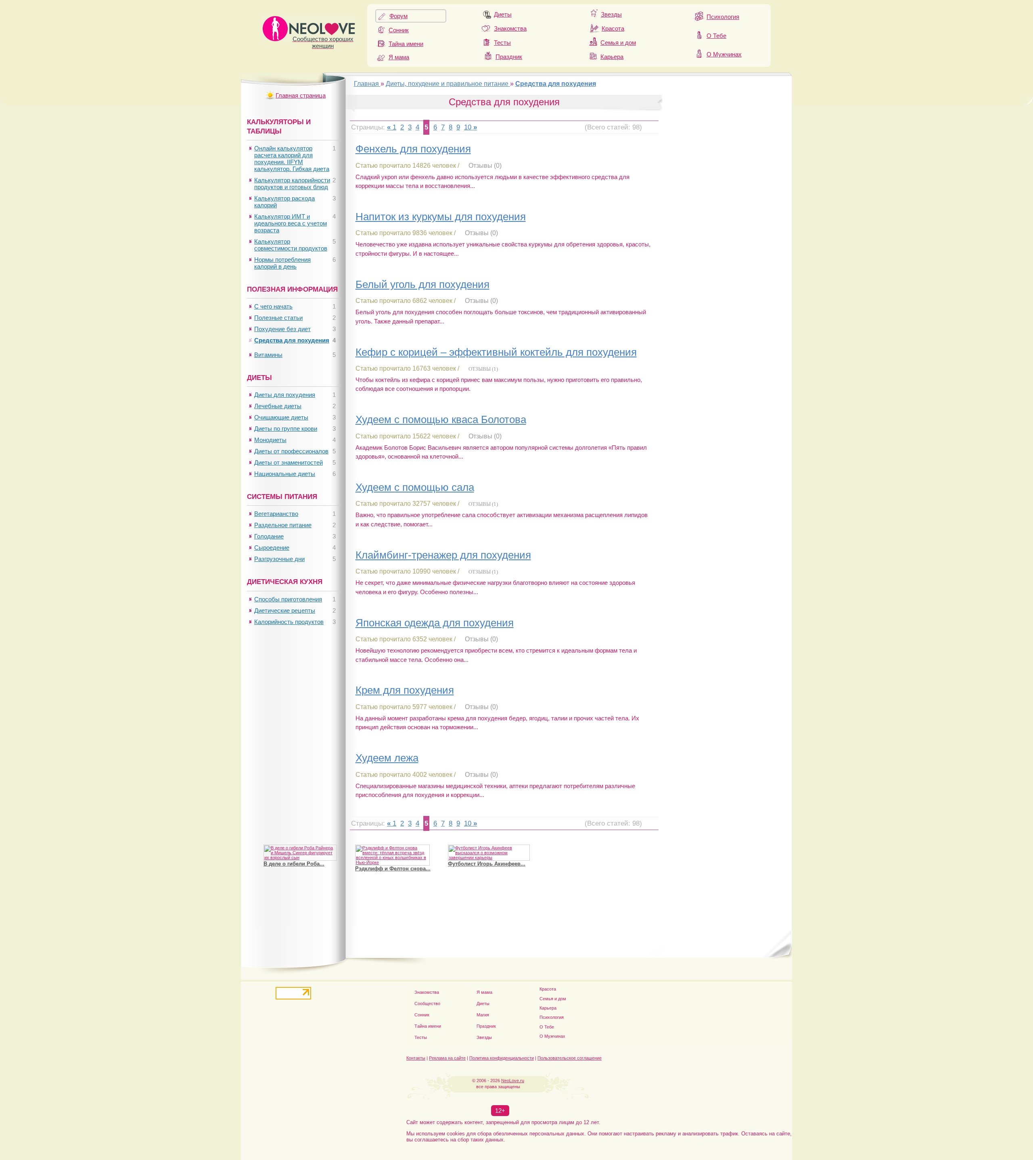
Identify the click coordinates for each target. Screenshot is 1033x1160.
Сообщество (427, 1003)
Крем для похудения (404, 690)
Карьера (611, 56)
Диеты (503, 14)
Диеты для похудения (284, 394)
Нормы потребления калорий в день (282, 263)
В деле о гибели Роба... (293, 864)
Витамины (268, 354)
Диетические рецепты (284, 610)
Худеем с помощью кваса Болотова (440, 419)
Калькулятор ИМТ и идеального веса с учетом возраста (290, 223)
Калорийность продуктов (289, 621)
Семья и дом (618, 42)
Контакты (415, 1058)
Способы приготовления (288, 599)
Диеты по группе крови (285, 428)
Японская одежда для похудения (434, 622)
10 (467, 127)
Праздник (509, 56)
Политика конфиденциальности (501, 1058)
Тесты (502, 42)
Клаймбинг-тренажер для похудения (443, 555)
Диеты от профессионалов (291, 451)
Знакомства (510, 28)
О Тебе (716, 35)
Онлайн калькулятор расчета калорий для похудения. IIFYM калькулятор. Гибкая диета (291, 158)
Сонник (399, 30)
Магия (483, 1014)
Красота (613, 28)
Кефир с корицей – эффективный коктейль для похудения (496, 352)
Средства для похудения (291, 340)
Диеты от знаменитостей (288, 462)
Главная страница (301, 95)
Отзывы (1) (483, 369)
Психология (723, 16)
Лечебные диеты (277, 406)
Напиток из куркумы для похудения (440, 216)
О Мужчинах (724, 54)
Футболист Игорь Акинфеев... (486, 864)
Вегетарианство (276, 513)
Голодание (269, 536)
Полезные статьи (278, 317)
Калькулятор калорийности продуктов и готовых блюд (292, 183)
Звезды (611, 14)
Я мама (399, 57)
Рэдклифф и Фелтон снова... (393, 869)
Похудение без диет (282, 328)
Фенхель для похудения (413, 148)
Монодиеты (270, 439)
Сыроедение (271, 547)
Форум (398, 16)
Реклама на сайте (447, 1058)
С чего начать (273, 306)
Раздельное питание (283, 525)
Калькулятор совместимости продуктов (290, 245)
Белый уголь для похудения (422, 284)
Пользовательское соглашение (569, 1058)
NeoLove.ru (512, 1080)
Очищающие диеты (281, 417)
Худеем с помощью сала (414, 487)
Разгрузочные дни (279, 558)
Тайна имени (406, 43)
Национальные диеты (284, 473)
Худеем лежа (386, 758)
